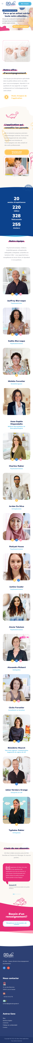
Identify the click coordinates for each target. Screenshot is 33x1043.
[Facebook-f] (4, 968)
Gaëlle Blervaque (16, 341)
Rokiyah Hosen (16, 546)
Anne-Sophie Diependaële (16, 422)
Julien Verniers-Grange (16, 790)
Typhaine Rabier (16, 830)
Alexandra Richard (17, 667)
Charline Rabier (16, 466)
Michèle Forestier (16, 381)
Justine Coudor (16, 586)
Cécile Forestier (16, 707)
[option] (16, 877)
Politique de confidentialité (10, 1025)
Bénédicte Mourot (16, 748)
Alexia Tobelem (16, 627)
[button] (24, 4)
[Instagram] (8, 968)
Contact (5, 1027)
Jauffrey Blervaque (16, 300)
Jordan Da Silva (16, 506)
